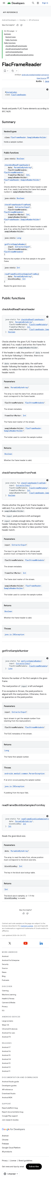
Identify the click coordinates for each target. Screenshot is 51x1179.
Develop (23, 20)
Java (47, 81)
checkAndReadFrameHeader (17, 165)
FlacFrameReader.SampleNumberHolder (28, 137)
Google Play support (10, 1116)
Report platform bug (10, 1108)
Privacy (5, 1006)
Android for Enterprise (10, 960)
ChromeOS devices (9, 1029)
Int (27, 175)
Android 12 (6, 1067)
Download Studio (8, 1093)
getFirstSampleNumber (15, 244)
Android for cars (8, 1033)
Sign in (45, 3)
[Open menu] (3, 3)
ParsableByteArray (22, 167)
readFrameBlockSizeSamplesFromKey (21, 274)
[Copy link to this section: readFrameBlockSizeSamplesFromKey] (4, 808)
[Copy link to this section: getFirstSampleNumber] (30, 651)
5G (3, 1010)
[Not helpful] (21, 25)
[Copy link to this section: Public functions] (27, 298)
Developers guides (9, 1085)
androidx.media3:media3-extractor (35, 75)
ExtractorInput (22, 207)
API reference (10, 12)
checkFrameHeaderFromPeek (17, 204)
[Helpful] (17, 25)
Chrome (5, 1140)
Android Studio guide (10, 1081)
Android (5, 956)
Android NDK (7, 1097)
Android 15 (6, 1055)
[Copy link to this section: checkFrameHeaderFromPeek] (38, 473)
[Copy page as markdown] (13, 71)
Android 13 (6, 1063)
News (4, 972)
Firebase (5, 1144)
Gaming (5, 990)
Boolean (20, 158)
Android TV (6, 1037)
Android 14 (6, 1059)
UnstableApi (11, 92)
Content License (27, 926)
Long (19, 238)
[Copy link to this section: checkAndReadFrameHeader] (37, 309)
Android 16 (6, 1051)
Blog (3, 976)
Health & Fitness (8, 998)
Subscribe (34, 1166)
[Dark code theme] (47, 89)
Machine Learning (9, 994)
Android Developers (9, 20)
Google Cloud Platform (11, 1148)
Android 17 (6, 1047)
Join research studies (10, 1120)
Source (5, 968)
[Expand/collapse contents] (16, 31)
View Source (41, 78)
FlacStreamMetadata (13, 172)
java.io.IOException (14, 634)
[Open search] (33, 2)
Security (5, 964)
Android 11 (6, 1071)
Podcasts (5, 980)
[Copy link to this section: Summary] (17, 122)
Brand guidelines (25, 1161)
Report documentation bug (12, 1112)
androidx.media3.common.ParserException (25, 773)
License (13, 1161)
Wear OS (5, 1025)
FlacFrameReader (18, 94)
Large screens (7, 1021)
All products (7, 1152)
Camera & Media (8, 1002)
